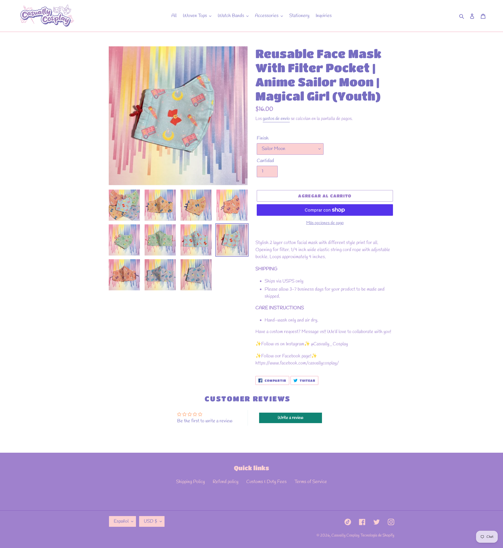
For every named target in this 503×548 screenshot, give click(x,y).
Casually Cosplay (345, 535)
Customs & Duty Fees (266, 482)
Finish (263, 138)
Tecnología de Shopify (377, 535)
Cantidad (265, 161)
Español (121, 521)
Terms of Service (310, 482)
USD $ (150, 521)
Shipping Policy (190, 482)
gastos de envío (276, 119)
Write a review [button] (290, 417)
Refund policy (225, 482)
